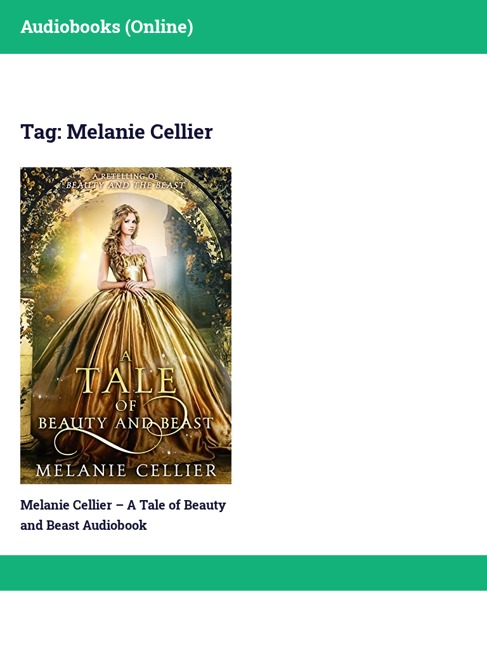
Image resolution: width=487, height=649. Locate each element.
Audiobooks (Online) (106, 26)
